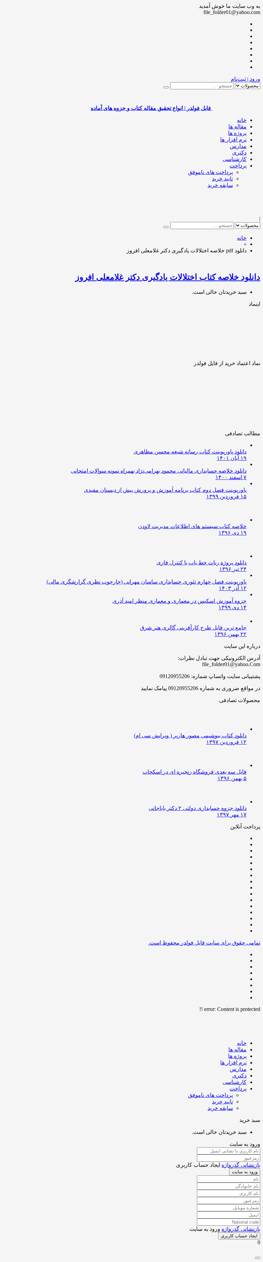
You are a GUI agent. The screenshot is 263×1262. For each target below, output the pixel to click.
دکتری (239, 152)
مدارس (238, 146)
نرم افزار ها (233, 139)
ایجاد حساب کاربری (239, 1235)
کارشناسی (235, 159)
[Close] (257, 1258)
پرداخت (238, 165)
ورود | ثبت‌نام (245, 79)
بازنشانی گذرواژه (241, 1165)
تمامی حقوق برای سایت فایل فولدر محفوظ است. (204, 943)
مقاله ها (237, 126)
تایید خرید (222, 179)
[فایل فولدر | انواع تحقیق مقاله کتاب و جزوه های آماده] (236, 212)
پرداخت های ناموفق (210, 172)
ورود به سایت (245, 1171)
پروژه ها (237, 133)
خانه (242, 120)
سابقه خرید (220, 185)
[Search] (166, 87)
